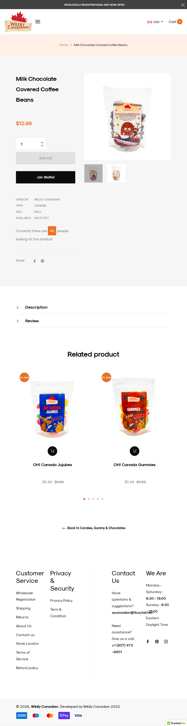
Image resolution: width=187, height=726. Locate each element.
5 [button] (102, 499)
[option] (52, 434)
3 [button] (93, 499)
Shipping (23, 608)
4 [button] (98, 499)
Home (64, 45)
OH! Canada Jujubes (52, 464)
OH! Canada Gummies (135, 464)
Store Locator (27, 643)
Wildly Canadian (44, 706)
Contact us (25, 634)
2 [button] (89, 499)
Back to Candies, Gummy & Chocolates (96, 528)
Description (35, 307)
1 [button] (84, 499)
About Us (23, 626)
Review (31, 320)
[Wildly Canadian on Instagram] (166, 641)
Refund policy (27, 667)
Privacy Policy (61, 600)
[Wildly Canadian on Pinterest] (157, 641)
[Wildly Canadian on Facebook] (148, 641)
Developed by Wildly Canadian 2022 (90, 706)
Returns (22, 617)
